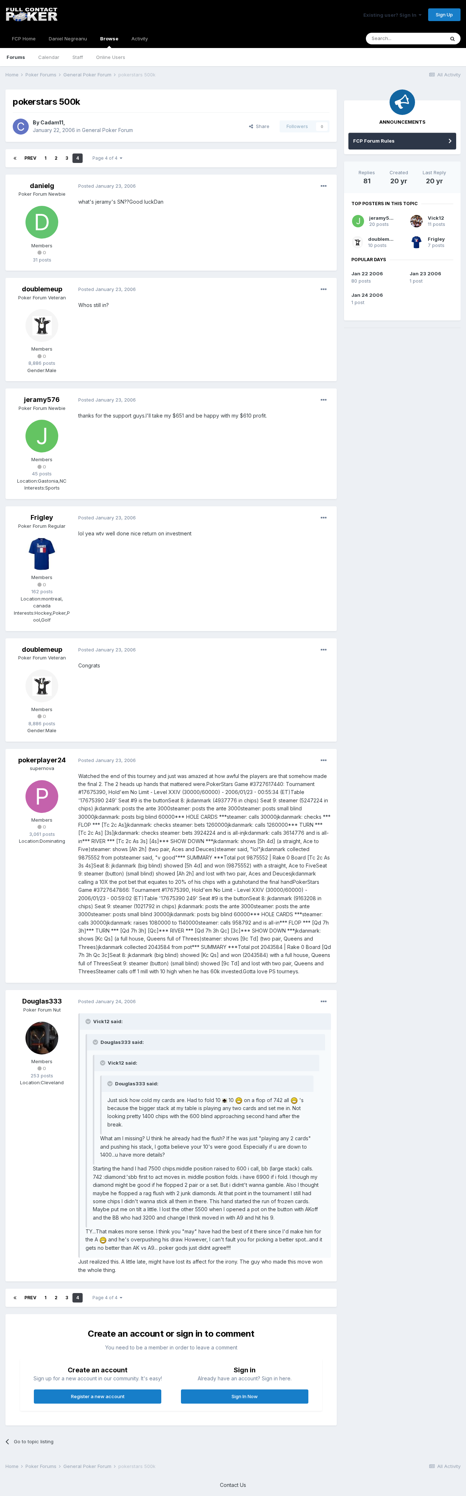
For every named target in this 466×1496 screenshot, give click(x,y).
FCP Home (24, 38)
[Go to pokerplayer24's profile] (41, 796)
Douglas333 (42, 1001)
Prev (30, 158)
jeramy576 (42, 399)
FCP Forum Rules (374, 141)
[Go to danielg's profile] (41, 222)
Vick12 (436, 218)
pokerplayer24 (42, 760)
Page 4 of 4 (106, 158)
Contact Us (233, 1485)
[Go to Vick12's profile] (416, 221)
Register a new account (98, 1396)
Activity (139, 38)
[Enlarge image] (224, 1100)
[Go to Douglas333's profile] (41, 1038)
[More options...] (323, 186)
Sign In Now (245, 1396)
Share (261, 126)
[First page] (15, 158)
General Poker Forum (107, 130)
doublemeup (42, 289)
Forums (16, 57)
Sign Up (444, 14)
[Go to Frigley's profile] (41, 554)
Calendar (48, 57)
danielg (42, 186)
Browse (109, 38)
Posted (107, 186)
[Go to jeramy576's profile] (41, 436)
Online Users (110, 57)
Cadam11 (51, 122)
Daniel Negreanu (68, 38)
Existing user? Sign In (391, 15)
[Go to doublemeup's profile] (41, 325)
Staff (77, 57)
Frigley (42, 517)
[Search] (453, 38)
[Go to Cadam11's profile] (21, 127)
